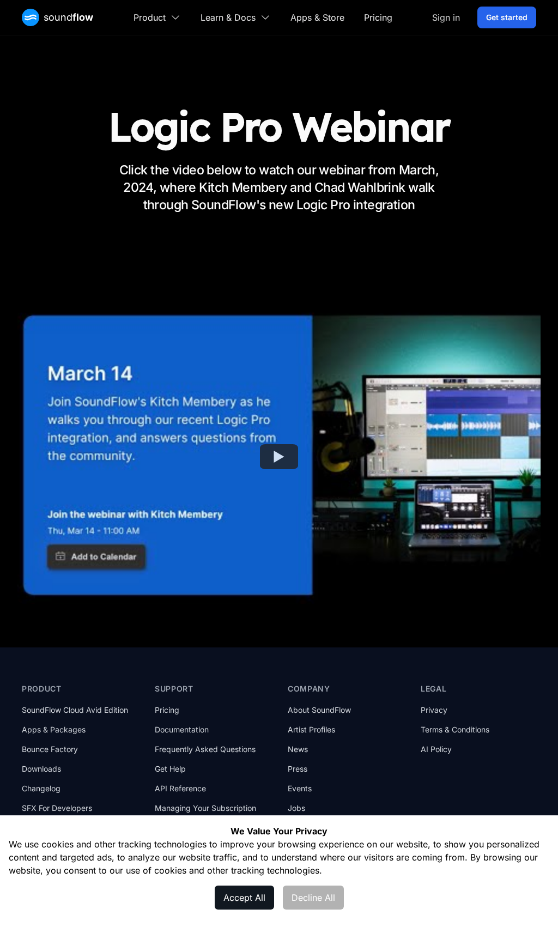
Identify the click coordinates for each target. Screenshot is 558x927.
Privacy (434, 709)
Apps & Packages (54, 729)
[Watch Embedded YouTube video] (279, 456)
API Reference (180, 788)
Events (300, 788)
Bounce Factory (50, 749)
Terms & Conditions (455, 729)
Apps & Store (317, 17)
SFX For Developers (57, 808)
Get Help (170, 768)
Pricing (378, 17)
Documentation (182, 729)
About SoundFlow (319, 709)
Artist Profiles (311, 729)
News (298, 749)
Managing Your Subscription (205, 808)
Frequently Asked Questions (205, 749)
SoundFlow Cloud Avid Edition (75, 709)
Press (297, 768)
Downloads (41, 768)
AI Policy (436, 749)
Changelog (41, 788)
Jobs (296, 808)
